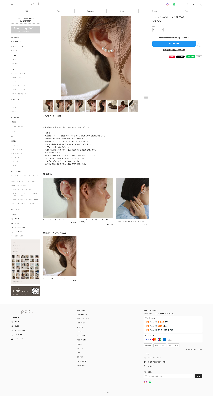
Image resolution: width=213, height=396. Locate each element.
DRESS (13, 122)
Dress (122, 11)
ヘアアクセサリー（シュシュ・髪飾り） (24, 181)
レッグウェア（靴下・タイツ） (22, 189)
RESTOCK (15, 51)
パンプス (15, 161)
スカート (15, 103)
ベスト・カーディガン (19, 86)
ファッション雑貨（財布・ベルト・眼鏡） (25, 200)
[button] (13, 4)
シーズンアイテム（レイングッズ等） (24, 204)
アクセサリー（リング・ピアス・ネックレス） (25, 176)
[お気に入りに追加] (199, 44)
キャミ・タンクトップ (19, 94)
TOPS (13, 69)
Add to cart (174, 43)
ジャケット (15, 64)
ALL (26, 11)
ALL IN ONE (15, 117)
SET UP (14, 132)
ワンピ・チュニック (18, 126)
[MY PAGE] (187, 4)
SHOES (13, 141)
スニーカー (15, 157)
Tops (58, 11)
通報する (199, 56)
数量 (154, 26)
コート (14, 60)
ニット (14, 82)
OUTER (13, 55)
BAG (12, 136)
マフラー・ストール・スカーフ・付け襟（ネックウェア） (24, 194)
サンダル (15, 145)
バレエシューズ (17, 149)
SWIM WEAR (15, 209)
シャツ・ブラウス (17, 77)
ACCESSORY (16, 171)
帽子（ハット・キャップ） (20, 185)
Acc (186, 11)
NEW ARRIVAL (16, 41)
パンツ (14, 107)
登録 (198, 376)
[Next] (147, 58)
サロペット (15, 112)
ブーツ (14, 165)
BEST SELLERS (17, 46)
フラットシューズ (17, 153)
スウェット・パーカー (19, 90)
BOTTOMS (15, 99)
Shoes (154, 11)
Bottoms (90, 11)
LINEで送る (190, 56)
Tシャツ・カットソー (18, 73)
